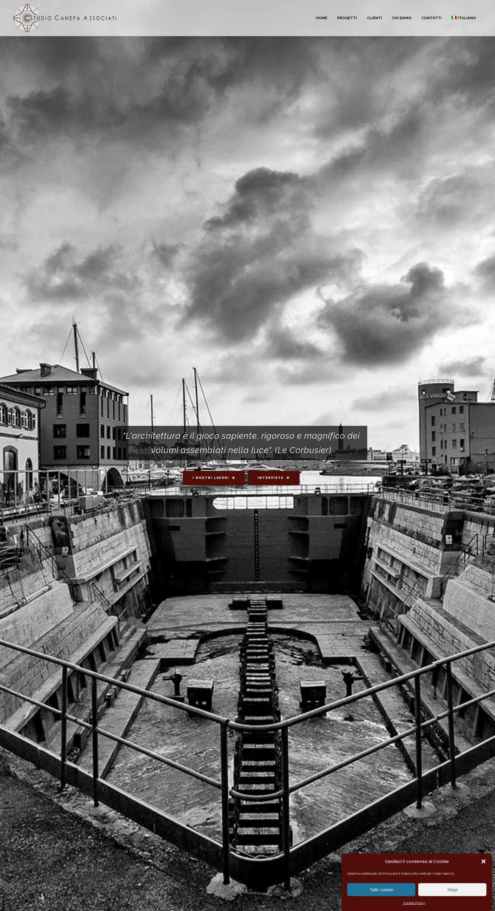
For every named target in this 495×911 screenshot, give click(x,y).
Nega (452, 889)
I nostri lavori (210, 478)
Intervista (271, 478)
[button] (483, 861)
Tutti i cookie (381, 889)
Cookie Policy (414, 903)
